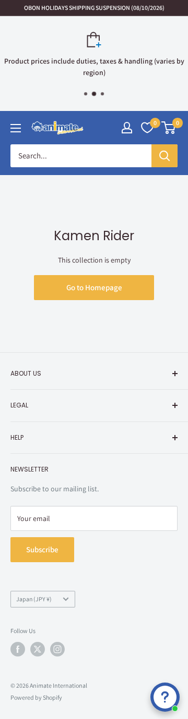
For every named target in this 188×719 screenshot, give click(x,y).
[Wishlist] (147, 127)
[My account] (127, 127)
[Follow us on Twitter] (37, 649)
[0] (168, 127)
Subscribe (42, 549)
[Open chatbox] (165, 697)
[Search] (164, 155)
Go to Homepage (94, 287)
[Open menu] (15, 128)
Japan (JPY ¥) (34, 599)
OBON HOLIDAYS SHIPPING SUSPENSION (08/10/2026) (94, 7)
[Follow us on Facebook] (17, 649)
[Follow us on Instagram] (57, 649)
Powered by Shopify (36, 697)
